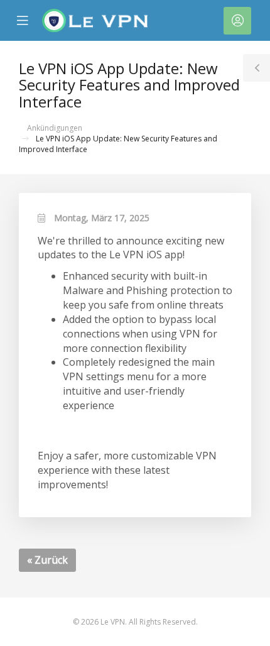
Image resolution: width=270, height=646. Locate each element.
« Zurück (47, 560)
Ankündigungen (54, 128)
